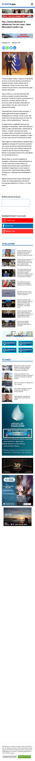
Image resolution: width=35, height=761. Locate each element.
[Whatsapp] (7, 47)
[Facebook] (3, 47)
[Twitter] (11, 47)
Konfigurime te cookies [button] (9, 756)
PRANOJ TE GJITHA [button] (24, 756)
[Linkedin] (14, 47)
